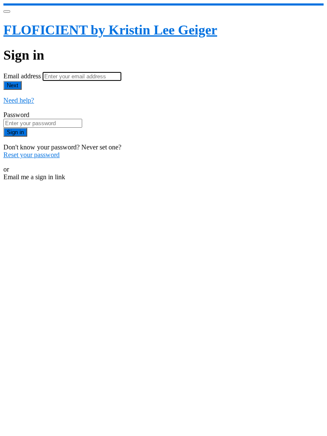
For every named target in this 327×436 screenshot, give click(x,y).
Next (12, 85)
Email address (23, 76)
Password (16, 114)
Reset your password (31, 154)
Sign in (15, 132)
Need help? (18, 100)
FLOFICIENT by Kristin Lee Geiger (110, 29)
